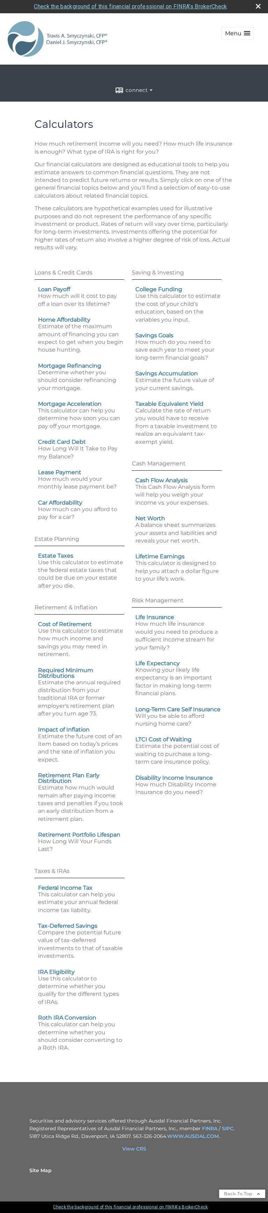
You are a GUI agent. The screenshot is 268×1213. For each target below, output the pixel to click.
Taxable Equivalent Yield (169, 403)
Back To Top (239, 1193)
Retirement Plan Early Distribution (68, 778)
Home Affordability (64, 319)
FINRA (209, 1128)
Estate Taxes (55, 555)
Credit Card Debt (62, 442)
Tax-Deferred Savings (67, 925)
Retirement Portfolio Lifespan (79, 834)
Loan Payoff (54, 289)
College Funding (158, 289)
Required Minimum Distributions (65, 673)
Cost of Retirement (65, 624)
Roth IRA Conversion (67, 1017)
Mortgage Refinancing (69, 365)
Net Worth (150, 518)
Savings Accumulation (166, 373)
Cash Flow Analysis (161, 480)
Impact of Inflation (64, 729)
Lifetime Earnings (160, 556)
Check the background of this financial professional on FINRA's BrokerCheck (130, 6)
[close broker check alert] (258, 6)
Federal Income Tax (65, 887)
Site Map (40, 1170)
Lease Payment (59, 472)
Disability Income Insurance (174, 777)
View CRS (134, 1149)
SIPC (227, 1128)
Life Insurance (154, 617)
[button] (237, 33)
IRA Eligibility (56, 972)
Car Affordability (60, 502)
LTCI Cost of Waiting (163, 739)
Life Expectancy (157, 663)
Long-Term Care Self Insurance (178, 709)
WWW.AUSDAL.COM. (193, 1136)
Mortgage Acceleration (70, 403)
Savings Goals (154, 335)
